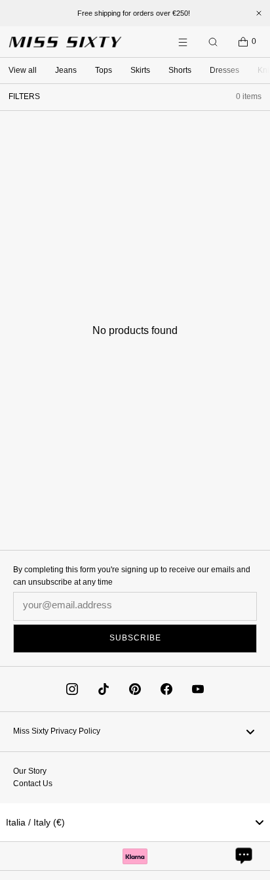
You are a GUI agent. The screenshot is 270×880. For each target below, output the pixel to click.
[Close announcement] (259, 13)
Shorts (179, 70)
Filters (24, 96)
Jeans (66, 70)
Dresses (224, 70)
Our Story (30, 771)
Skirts (140, 70)
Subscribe (135, 637)
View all (23, 70)
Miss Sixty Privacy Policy (56, 731)
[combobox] (135, 822)
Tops (103, 70)
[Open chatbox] (244, 855)
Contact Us (32, 783)
